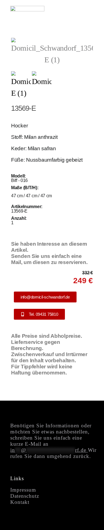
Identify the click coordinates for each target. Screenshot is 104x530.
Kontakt (19, 502)
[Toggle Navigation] (86, 13)
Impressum (23, 490)
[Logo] (27, 9)
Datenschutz (24, 496)
